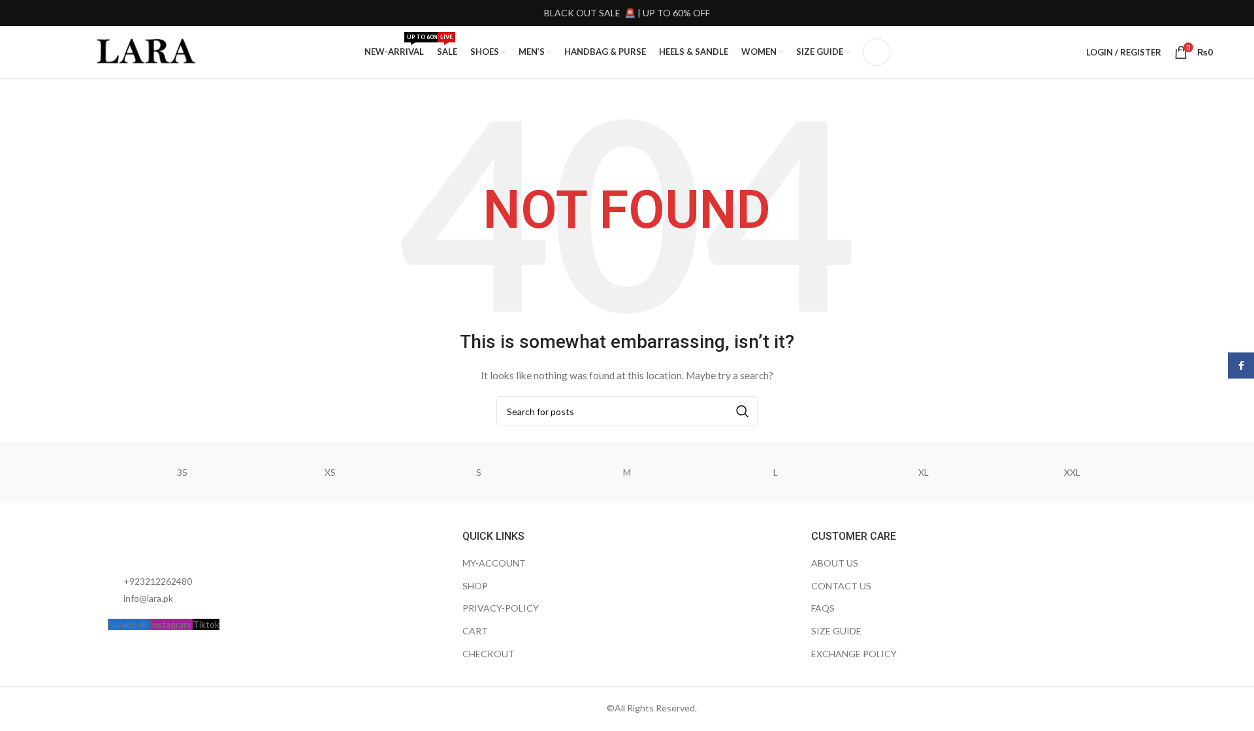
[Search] (876, 52)
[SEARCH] (743, 411)
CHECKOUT (488, 653)
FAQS (823, 608)
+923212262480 (157, 581)
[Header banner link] (627, 13)
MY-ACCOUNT (494, 562)
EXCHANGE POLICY (854, 653)
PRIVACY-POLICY (500, 608)
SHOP (475, 585)
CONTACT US (841, 585)
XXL (1072, 472)
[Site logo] (147, 51)
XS (330, 472)
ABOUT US (834, 562)
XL (923, 472)
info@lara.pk (148, 598)
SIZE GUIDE (836, 630)
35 (182, 472)
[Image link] (179, 544)
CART (475, 630)
